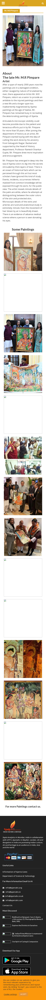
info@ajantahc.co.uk (14, 896)
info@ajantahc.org (14, 888)
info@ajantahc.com (14, 900)
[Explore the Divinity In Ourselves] (7, 927)
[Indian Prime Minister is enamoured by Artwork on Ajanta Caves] (7, 935)
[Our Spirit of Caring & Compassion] (7, 943)
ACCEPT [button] (23, 994)
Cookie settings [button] (10, 994)
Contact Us (7, 905)
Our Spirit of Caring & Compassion (25, 942)
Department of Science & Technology (19, 876)
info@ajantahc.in (13, 892)
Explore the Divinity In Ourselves (24, 925)
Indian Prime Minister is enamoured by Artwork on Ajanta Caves (27, 935)
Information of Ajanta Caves (15, 872)
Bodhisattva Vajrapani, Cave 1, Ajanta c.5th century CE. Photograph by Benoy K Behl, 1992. (27, 919)
